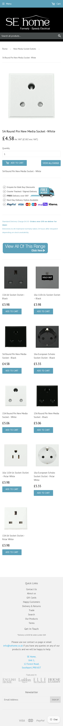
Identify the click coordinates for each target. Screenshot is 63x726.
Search (31, 614)
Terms (32, 623)
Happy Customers (31, 601)
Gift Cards (31, 597)
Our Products (31, 618)
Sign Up (55, 699)
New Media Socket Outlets (24, 49)
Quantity (6, 148)
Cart (58, 3)
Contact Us (31, 589)
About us (31, 593)
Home (4, 49)
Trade (31, 610)
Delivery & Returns (31, 606)
